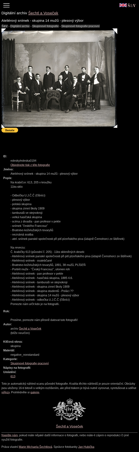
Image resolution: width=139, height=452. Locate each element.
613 (12, 376)
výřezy (5, 392)
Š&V (5, 26)
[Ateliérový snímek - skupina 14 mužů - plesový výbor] (59, 78)
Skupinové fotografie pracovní (80, 26)
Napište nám (9, 435)
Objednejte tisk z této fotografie (30, 165)
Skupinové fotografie (45, 26)
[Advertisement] (67, 142)
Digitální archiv (20, 26)
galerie (34, 392)
